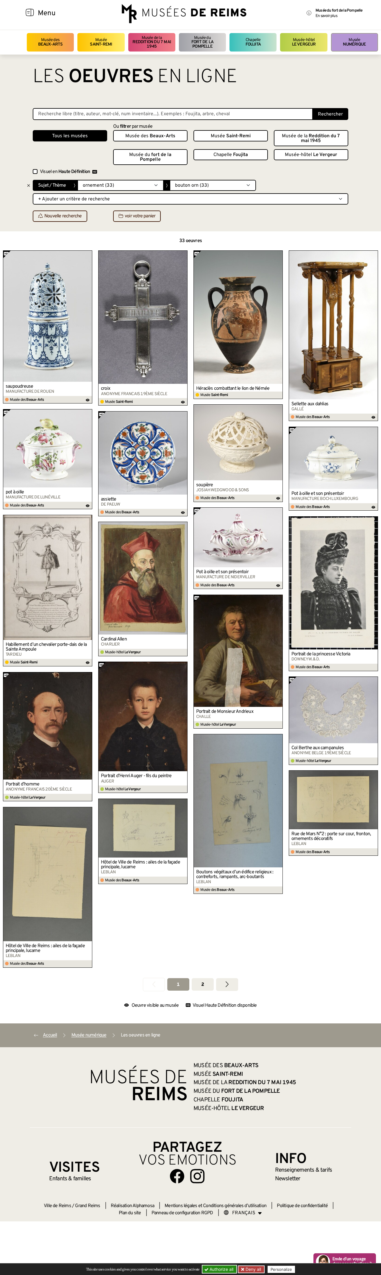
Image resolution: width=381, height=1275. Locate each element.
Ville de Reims (57, 1206)
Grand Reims (87, 1206)
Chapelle (253, 42)
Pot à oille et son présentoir (317, 493)
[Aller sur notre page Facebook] (177, 1176)
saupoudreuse (19, 386)
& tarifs (303, 1170)
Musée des (50, 42)
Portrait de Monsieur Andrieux (224, 711)
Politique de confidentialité (302, 1206)
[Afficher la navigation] (30, 13)
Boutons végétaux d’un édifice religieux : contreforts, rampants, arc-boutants (234, 874)
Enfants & (70, 1178)
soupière (204, 485)
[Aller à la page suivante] (227, 984)
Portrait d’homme (22, 784)
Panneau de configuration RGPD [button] (182, 1213)
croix (105, 388)
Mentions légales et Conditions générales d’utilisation (215, 1206)
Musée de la (151, 42)
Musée (101, 42)
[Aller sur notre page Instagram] (197, 1176)
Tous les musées (70, 136)
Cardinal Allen (114, 639)
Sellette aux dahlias (309, 404)
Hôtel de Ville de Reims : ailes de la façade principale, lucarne (140, 864)
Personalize (281, 1269)
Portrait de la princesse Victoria (320, 654)
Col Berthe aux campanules (317, 748)
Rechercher (330, 114)
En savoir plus (326, 15)
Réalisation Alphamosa (132, 1206)
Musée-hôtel (304, 42)
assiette (108, 499)
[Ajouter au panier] (88, 255)
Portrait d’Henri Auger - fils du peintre (136, 776)
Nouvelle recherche (63, 216)
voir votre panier (140, 216)
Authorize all (220, 1269)
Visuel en (65, 172)
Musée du (202, 42)
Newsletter (287, 1178)
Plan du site (130, 1213)
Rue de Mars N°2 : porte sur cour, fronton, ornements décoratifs (331, 836)
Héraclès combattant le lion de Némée (232, 388)
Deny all (252, 1269)
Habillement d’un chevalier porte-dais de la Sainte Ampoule (46, 647)
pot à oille (15, 492)
